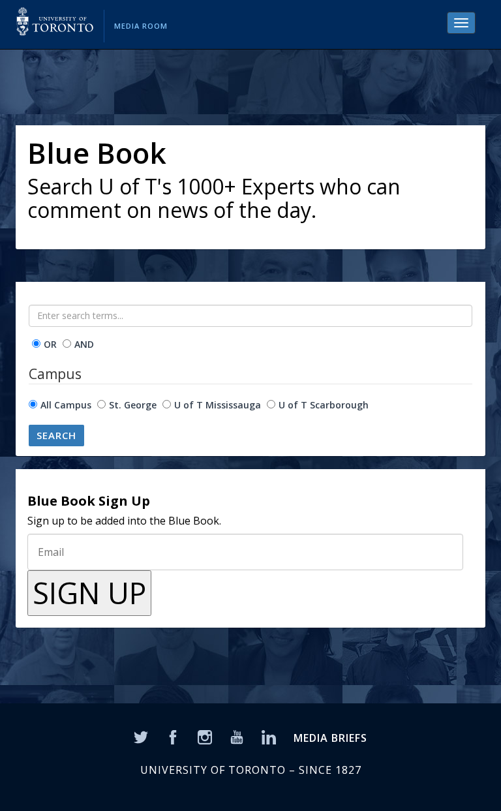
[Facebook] (173, 736)
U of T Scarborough (324, 405)
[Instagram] (205, 736)
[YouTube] (237, 736)
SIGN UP (89, 593)
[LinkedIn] (269, 736)
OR (50, 344)
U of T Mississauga (217, 405)
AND (84, 344)
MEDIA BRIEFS (330, 738)
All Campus (65, 405)
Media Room (141, 26)
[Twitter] (141, 736)
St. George (133, 405)
